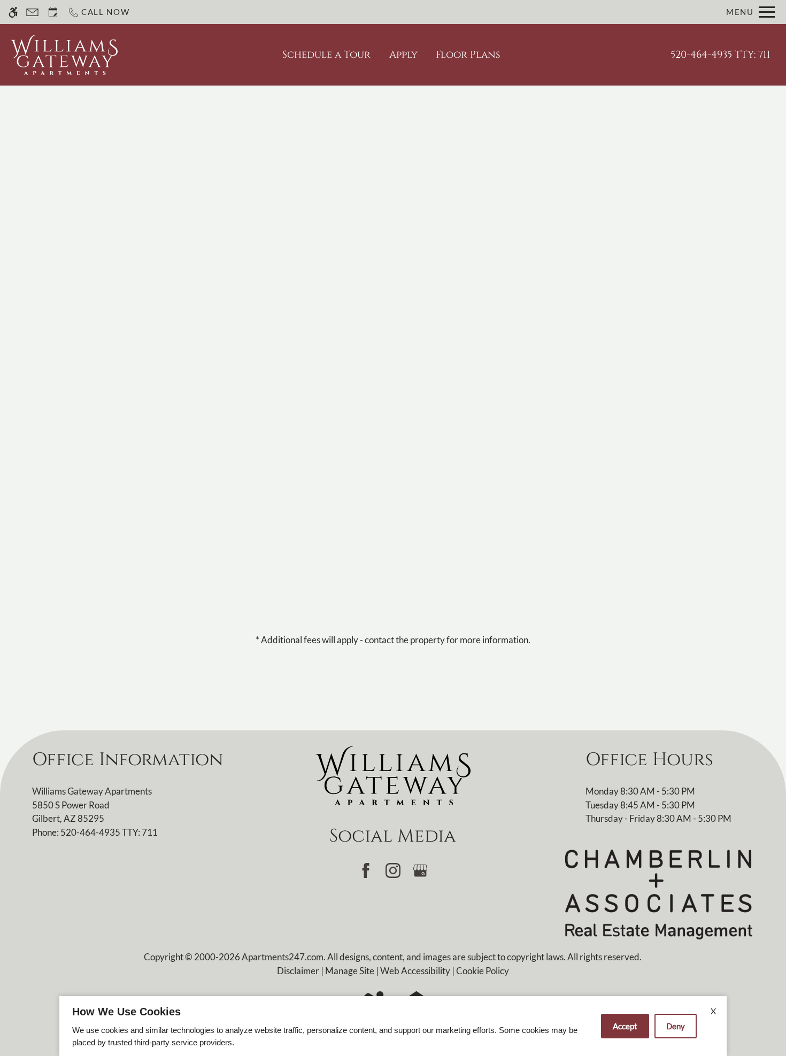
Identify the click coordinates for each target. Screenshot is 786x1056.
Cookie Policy (482, 970)
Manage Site (349, 970)
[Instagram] (392, 870)
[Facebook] (365, 870)
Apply (403, 54)
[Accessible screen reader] (13, 12)
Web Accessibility (415, 970)
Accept (625, 1026)
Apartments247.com (282, 956)
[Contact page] (32, 12)
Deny (675, 1026)
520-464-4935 (720, 54)
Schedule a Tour (326, 54)
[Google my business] (420, 870)
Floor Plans (468, 54)
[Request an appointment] (53, 12)
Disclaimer (298, 970)
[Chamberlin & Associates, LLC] (658, 893)
